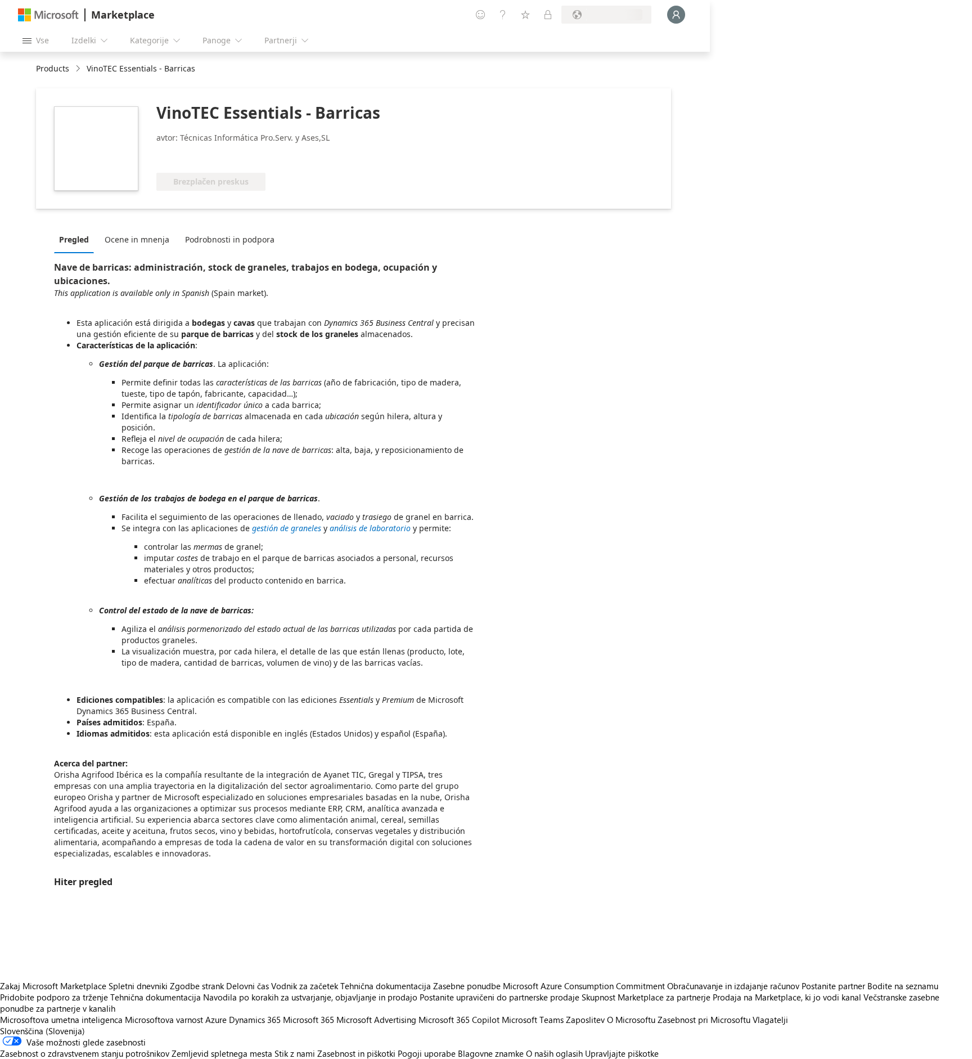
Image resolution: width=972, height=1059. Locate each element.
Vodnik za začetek (304, 985)
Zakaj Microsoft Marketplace (53, 985)
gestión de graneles (286, 528)
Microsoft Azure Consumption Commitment (585, 985)
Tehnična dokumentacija (385, 985)
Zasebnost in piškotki (356, 1053)
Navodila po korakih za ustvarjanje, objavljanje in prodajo (310, 997)
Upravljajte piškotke (622, 1053)
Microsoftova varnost (164, 1019)
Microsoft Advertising (376, 1019)
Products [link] (52, 68)
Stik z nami (294, 1053)
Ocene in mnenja (137, 239)
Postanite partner (833, 985)
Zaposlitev (585, 1019)
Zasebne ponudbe (467, 985)
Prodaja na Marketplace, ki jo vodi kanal (787, 997)
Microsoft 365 (308, 1019)
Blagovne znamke (491, 1053)
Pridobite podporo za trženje (54, 997)
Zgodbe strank (197, 985)
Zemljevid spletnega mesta (222, 1053)
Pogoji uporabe (427, 1053)
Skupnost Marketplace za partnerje (646, 997)
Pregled (74, 239)
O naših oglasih (554, 1053)
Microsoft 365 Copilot (459, 1019)
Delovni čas (247, 985)
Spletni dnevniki (138, 985)
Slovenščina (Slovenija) (42, 1030)
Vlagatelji (770, 1019)
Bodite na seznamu (902, 985)
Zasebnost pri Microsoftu (704, 1019)
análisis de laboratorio (370, 528)
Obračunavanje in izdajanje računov (733, 985)
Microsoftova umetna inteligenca (61, 1019)
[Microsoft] (48, 14)
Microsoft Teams (533, 1019)
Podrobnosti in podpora (229, 239)
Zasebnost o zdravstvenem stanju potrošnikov (84, 1053)
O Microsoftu (631, 1019)
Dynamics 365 (255, 1019)
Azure (216, 1019)
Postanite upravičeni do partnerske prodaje (499, 997)
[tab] (77, 239)
